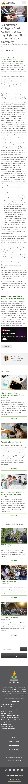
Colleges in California (7, 722)
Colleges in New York (7, 726)
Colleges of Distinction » (17, 445)
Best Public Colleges (7, 711)
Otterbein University (9, 617)
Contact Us (14, 737)
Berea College (6, 545)
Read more (19, 418)
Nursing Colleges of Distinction (10, 715)
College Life (6, 346)
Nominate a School (14, 741)
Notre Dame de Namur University (12, 297)
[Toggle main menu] (24, 2)
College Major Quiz (14, 701)
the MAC (18, 760)
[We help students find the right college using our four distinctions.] (8, 2)
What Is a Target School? (11, 442)
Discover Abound (14, 779)
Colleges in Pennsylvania (8, 728)
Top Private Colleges (7, 713)
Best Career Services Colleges (9, 709)
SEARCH (23, 649)
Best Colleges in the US (7, 704)
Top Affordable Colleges (8, 706)
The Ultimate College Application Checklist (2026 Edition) (12, 395)
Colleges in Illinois (6, 724)
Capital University (8, 581)
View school (14, 560)
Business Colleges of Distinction (10, 717)
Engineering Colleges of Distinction (11, 720)
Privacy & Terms (14, 749)
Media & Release (14, 745)
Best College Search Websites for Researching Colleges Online (12, 494)
